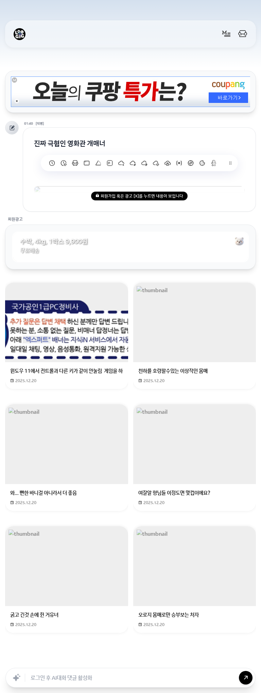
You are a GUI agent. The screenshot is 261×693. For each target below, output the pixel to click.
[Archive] (183, 660)
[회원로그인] (242, 34)
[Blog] (153, 660)
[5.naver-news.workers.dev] (167, 163)
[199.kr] (75, 163)
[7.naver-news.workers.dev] (144, 163)
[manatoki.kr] (63, 163)
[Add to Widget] (199, 660)
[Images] (139, 660)
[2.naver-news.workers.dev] (202, 163)
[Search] (94, 660)
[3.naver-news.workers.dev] (190, 163)
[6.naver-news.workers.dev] (156, 163)
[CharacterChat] (168, 660)
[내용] (17, 101)
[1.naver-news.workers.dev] (214, 163)
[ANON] (124, 660)
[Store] (109, 660)
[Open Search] (61, 660)
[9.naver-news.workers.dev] (121, 163)
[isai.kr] (52, 163)
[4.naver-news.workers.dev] (179, 163)
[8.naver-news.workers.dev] (133, 163)
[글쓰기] (226, 34)
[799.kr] (86, 163)
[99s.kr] (98, 163)
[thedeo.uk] (110, 163)
